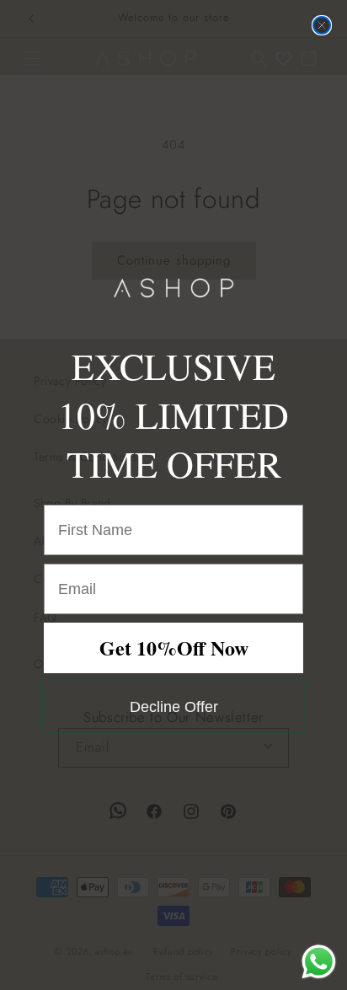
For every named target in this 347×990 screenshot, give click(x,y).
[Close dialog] (321, 25)
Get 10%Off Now (173, 647)
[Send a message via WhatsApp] (319, 962)
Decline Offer (174, 706)
